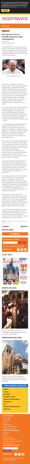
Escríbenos (15, 234)
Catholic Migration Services (12, 441)
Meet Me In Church (9, 443)
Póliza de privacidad (9, 426)
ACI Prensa (7, 409)
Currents (6, 392)
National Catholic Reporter (12, 406)
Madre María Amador (18, 221)
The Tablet (7, 394)
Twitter (22, 250)
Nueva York (6, 418)
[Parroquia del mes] (15, 357)
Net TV (5, 435)
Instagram (25, 250)
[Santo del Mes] (15, 309)
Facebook (18, 250)
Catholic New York (9, 397)
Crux (5, 404)
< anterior (5, 226)
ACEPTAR (5, 10)
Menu (6, 26)
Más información (20, 246)
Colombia (8, 221)
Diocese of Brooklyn (10, 439)
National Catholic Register (11, 399)
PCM (9, 223)
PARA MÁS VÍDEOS (8, 230)
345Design (12, 460)
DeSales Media (7, 437)
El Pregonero (7, 401)
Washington (7, 424)
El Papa (5, 31)
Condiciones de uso (9, 428)
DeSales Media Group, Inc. (15, 458)
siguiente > (24, 226)
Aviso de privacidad (21, 7)
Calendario (7, 420)
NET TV (6, 389)
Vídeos (5, 422)
